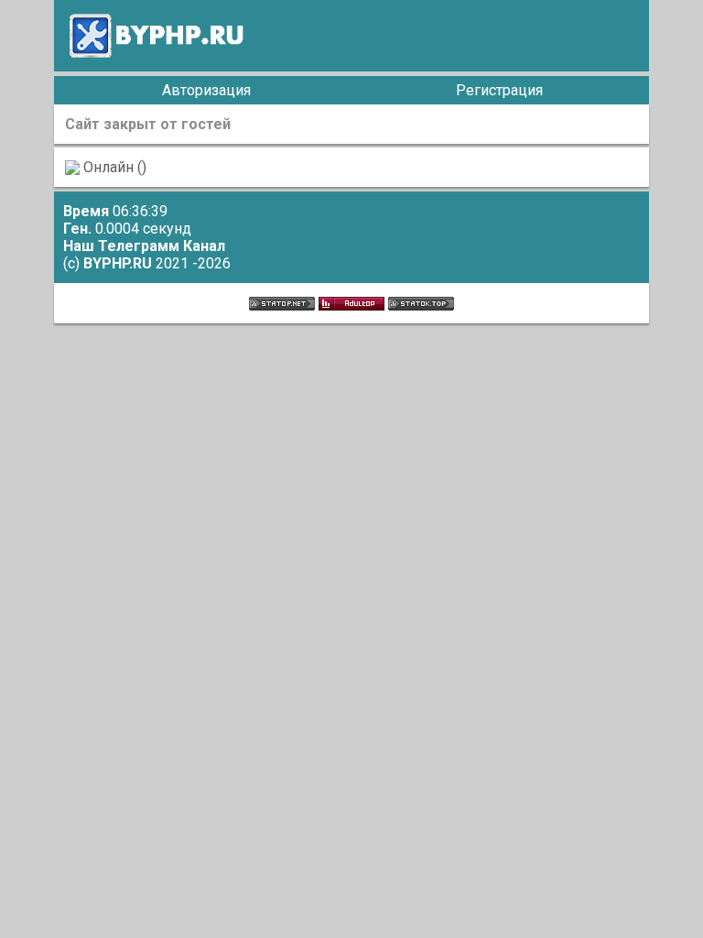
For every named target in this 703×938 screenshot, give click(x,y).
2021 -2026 (157, 263)
